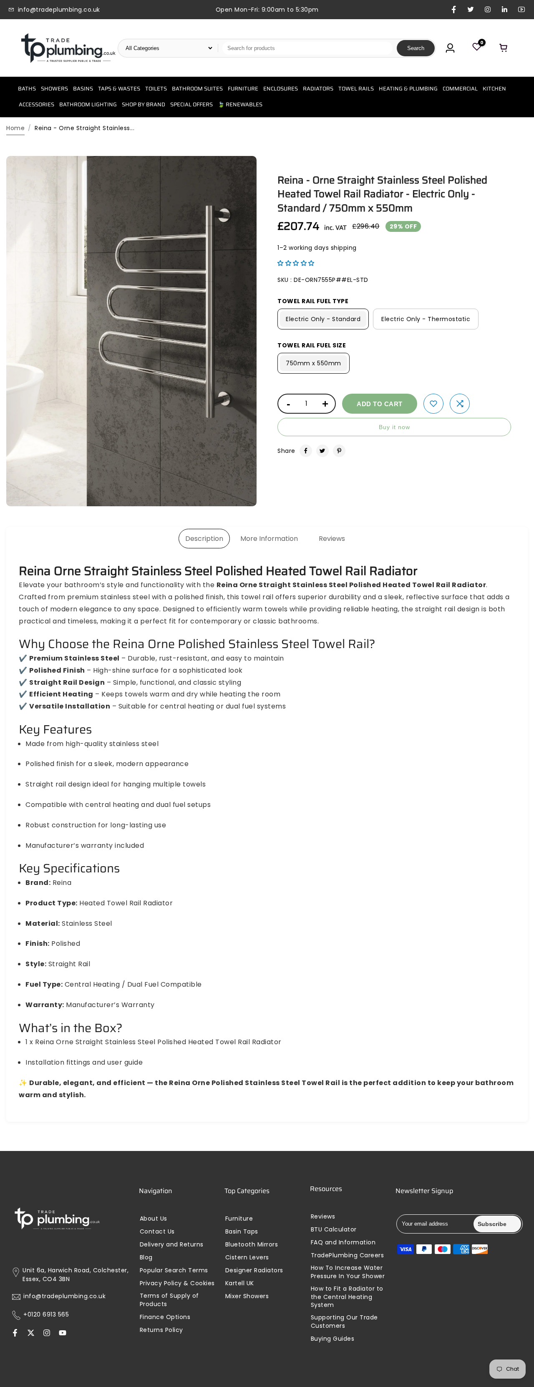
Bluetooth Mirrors (251, 1245)
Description (204, 538)
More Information (269, 538)
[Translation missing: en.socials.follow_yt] (62, 1334)
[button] (296, 263)
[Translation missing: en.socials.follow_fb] (15, 1334)
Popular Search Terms (174, 1270)
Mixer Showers (247, 1296)
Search (415, 48)
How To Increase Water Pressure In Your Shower (348, 1272)
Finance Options (165, 1317)
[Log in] (450, 47)
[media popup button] (241, 497)
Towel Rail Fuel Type (312, 301)
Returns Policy (161, 1330)
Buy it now (394, 427)
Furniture (239, 1219)
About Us (153, 1219)
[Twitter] (322, 451)
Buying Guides (333, 1339)
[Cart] (503, 47)
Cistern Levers (247, 1257)
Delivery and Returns (172, 1245)
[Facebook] (306, 451)
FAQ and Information (343, 1242)
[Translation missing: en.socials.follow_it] (46, 1334)
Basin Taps (241, 1232)
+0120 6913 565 (46, 1315)
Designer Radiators (254, 1270)
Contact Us (157, 1232)
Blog (146, 1257)
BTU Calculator (334, 1230)
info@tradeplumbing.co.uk (64, 1296)
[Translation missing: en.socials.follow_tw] (31, 1334)
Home (15, 128)
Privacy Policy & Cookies (177, 1283)
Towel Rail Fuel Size (311, 345)
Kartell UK (239, 1283)
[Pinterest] (339, 451)
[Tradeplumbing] (68, 48)
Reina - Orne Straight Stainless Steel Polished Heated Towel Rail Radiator (382, 194)
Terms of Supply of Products (169, 1300)
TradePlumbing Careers (347, 1255)
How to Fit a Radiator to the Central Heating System (347, 1297)
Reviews (332, 538)
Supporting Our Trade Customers (344, 1322)
